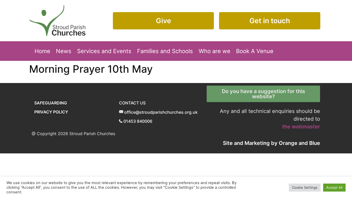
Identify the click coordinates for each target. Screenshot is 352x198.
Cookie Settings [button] (304, 187)
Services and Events (104, 51)
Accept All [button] (334, 187)
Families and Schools (165, 51)
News (63, 51)
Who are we (214, 51)
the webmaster (301, 126)
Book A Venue (254, 51)
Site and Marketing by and (271, 143)
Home (42, 51)
